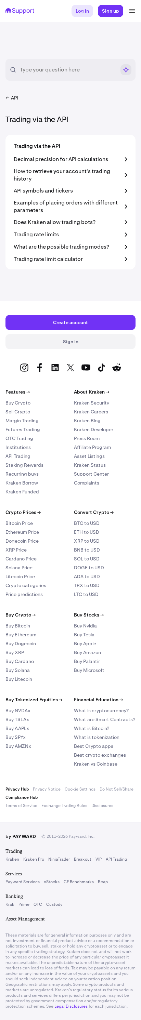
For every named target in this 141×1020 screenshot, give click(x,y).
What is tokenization (96, 737)
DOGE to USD (89, 568)
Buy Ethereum (20, 635)
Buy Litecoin (18, 679)
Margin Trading (22, 421)
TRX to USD (87, 585)
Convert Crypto (94, 512)
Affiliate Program (92, 447)
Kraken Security (91, 403)
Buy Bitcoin (17, 626)
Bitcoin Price (19, 523)
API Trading (17, 456)
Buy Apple (85, 643)
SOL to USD (87, 559)
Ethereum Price (22, 532)
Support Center (91, 474)
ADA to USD (87, 576)
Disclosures (102, 805)
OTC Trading (19, 438)
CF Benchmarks (79, 882)
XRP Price (16, 550)
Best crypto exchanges (100, 755)
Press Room (87, 438)
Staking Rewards (24, 465)
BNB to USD (87, 550)
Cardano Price (21, 559)
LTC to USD (86, 594)
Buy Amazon (87, 652)
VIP (98, 859)
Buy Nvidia (85, 626)
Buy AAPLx (17, 728)
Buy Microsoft (89, 670)
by (20, 836)
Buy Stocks (89, 615)
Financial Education (98, 700)
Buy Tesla (84, 635)
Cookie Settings (80, 789)
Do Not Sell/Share (116, 789)
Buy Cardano (19, 661)
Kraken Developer (93, 429)
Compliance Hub (21, 797)
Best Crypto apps (93, 746)
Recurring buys (22, 474)
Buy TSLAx (17, 719)
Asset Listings (89, 456)
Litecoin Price (20, 576)
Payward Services (22, 882)
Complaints (86, 483)
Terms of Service (21, 805)
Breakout (82, 859)
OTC (38, 904)
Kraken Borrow (21, 483)
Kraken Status (90, 465)
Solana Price (19, 568)
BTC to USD (87, 523)
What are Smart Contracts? (104, 719)
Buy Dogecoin (20, 643)
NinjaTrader (59, 859)
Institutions (18, 447)
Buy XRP (14, 652)
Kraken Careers (91, 412)
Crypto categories (25, 585)
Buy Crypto (17, 403)
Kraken (12, 859)
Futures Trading (22, 429)
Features (17, 392)
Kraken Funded (22, 492)
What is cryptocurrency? (101, 710)
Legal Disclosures (71, 1006)
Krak (9, 904)
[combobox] (67, 70)
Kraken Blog (87, 421)
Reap (103, 882)
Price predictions (24, 594)
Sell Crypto (17, 412)
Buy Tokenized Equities (33, 700)
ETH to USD (86, 532)
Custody (54, 904)
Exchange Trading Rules (64, 805)
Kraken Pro (33, 859)
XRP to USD (87, 541)
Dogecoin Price (22, 541)
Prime (23, 904)
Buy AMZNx (18, 746)
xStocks (52, 882)
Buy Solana (17, 670)
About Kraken (91, 392)
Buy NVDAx (17, 710)
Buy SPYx (15, 737)
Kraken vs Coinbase (95, 764)
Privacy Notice (47, 789)
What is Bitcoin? (91, 728)
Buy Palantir (87, 661)
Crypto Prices (23, 512)
